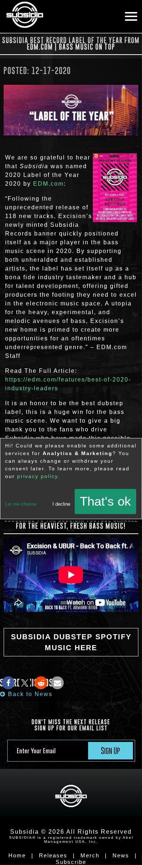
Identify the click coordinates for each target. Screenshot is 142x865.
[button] (8, 682)
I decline (61, 504)
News (121, 855)
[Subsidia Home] (56, 16)
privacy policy (37, 476)
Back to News (29, 694)
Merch (89, 855)
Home (17, 855)
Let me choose (20, 504)
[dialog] (71, 478)
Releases (53, 855)
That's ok (105, 501)
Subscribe (71, 862)
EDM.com (48, 184)
